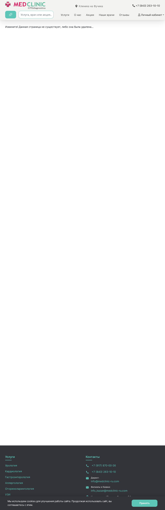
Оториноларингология (19, 488)
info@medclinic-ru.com (105, 481)
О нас (77, 14)
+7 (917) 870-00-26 (103, 465)
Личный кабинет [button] (151, 14)
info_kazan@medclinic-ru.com (109, 490)
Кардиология (13, 471)
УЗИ (7, 494)
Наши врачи (106, 14)
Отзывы (124, 14)
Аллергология (14, 482)
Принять (144, 503)
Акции (90, 14)
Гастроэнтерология (17, 477)
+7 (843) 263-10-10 (147, 5)
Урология (11, 465)
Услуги (65, 14)
